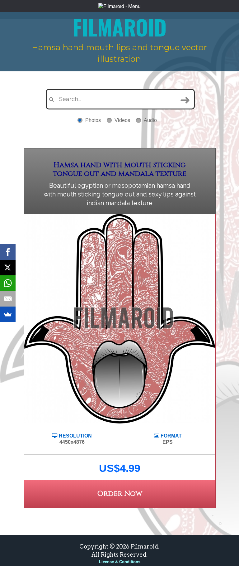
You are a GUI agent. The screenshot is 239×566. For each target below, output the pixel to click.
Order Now (119, 494)
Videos (122, 120)
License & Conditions (119, 561)
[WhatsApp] (8, 283)
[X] (8, 267)
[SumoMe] (8, 314)
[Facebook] (8, 252)
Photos (93, 120)
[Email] (8, 299)
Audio (150, 120)
